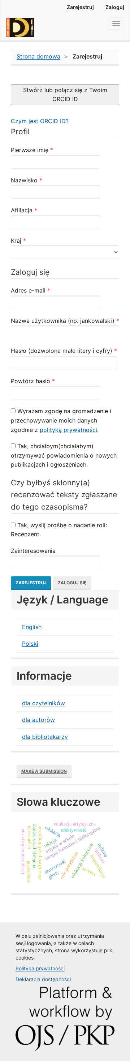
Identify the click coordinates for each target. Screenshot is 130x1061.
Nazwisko (41, 180)
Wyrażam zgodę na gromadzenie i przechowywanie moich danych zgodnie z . (61, 420)
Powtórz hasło (48, 381)
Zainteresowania (33, 550)
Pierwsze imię (47, 149)
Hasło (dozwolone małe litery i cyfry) (64, 350)
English (32, 627)
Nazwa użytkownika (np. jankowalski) (65, 320)
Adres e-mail (45, 290)
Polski (30, 643)
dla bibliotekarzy (45, 736)
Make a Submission (44, 771)
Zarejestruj (80, 7)
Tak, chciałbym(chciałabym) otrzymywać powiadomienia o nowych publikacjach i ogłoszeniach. (64, 455)
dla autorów (38, 719)
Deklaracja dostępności (43, 979)
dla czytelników (43, 703)
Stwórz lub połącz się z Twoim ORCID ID (65, 94)
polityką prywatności (68, 429)
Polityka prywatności (40, 968)
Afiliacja (39, 210)
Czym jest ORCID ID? (40, 121)
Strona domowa (38, 56)
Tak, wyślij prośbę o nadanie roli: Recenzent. (59, 529)
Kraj (33, 240)
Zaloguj (114, 7)
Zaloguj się (72, 582)
